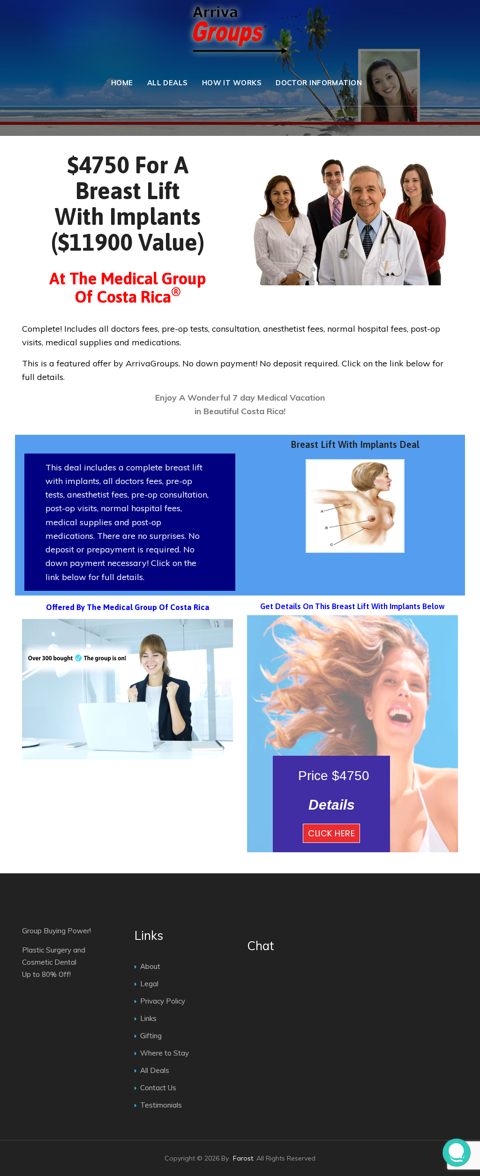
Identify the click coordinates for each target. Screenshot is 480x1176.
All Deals (167, 82)
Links (148, 1018)
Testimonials (161, 1105)
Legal (149, 983)
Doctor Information (319, 82)
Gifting (151, 1035)
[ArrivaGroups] (240, 30)
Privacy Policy (162, 1001)
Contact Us (158, 1087)
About (150, 966)
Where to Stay (164, 1053)
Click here (331, 833)
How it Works (232, 82)
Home (122, 82)
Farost (243, 1158)
